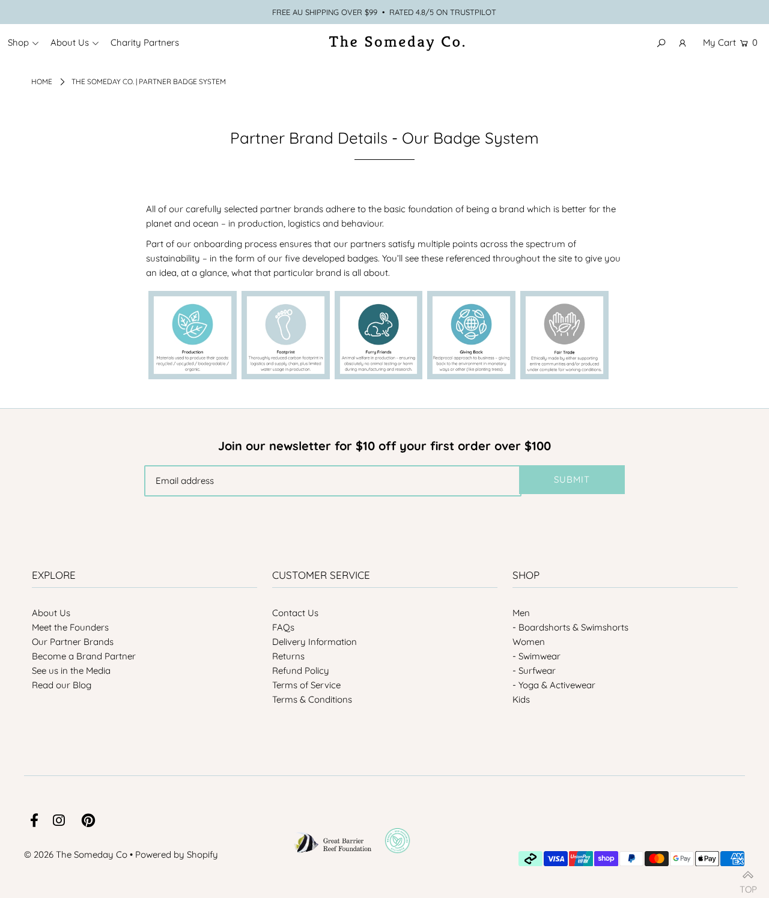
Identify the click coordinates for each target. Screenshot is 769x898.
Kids (521, 699)
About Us (51, 613)
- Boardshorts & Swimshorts (570, 627)
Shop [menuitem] (18, 42)
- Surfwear (534, 670)
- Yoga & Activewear (553, 685)
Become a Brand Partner (84, 656)
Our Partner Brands (73, 641)
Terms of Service (306, 685)
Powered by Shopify (176, 854)
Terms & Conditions (312, 699)
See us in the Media (71, 670)
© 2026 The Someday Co (75, 854)
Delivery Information (314, 641)
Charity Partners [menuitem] (145, 42)
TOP (748, 885)
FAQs (283, 627)
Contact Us (295, 613)
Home (41, 81)
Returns (288, 656)
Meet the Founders (70, 627)
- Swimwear (536, 656)
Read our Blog (61, 685)
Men (521, 613)
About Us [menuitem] (69, 42)
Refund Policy (300, 670)
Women (528, 641)
